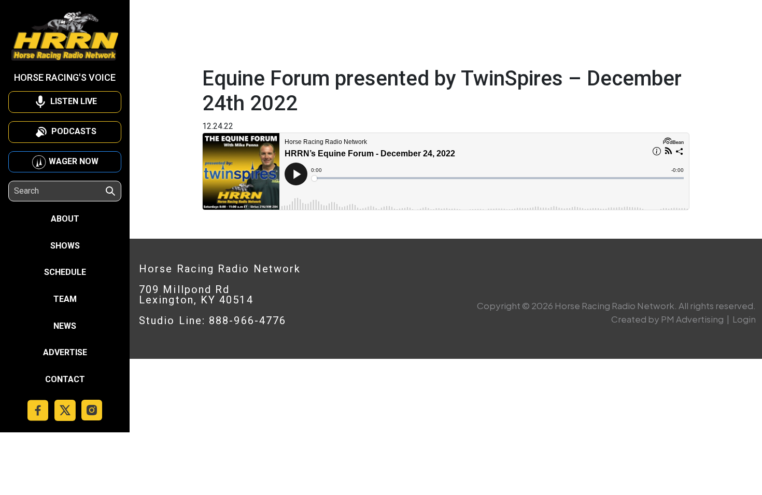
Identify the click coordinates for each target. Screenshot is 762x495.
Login (744, 319)
